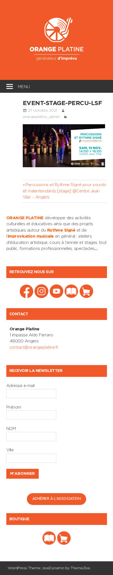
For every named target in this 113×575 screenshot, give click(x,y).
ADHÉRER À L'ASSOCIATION (56, 499)
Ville (10, 450)
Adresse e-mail (20, 386)
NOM (11, 429)
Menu (24, 86)
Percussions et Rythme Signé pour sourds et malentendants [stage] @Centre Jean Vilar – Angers (64, 191)
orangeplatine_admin (41, 117)
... (96, 249)
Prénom (13, 407)
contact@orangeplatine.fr (34, 347)
